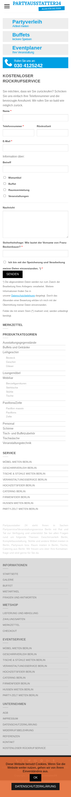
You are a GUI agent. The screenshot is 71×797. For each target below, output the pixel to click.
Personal (8, 423)
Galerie (8, 579)
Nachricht (9, 207)
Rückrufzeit (44, 126)
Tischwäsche (11, 438)
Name (7, 111)
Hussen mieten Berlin (18, 503)
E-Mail (7, 141)
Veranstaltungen (18, 196)
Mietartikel (14, 177)
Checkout (10, 630)
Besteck (10, 357)
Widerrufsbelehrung (18, 730)
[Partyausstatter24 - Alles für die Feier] (39, 6)
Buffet (12, 183)
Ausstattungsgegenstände (19, 342)
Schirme (8, 428)
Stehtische (12, 387)
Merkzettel (11, 624)
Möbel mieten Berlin (17, 461)
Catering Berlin (14, 491)
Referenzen (11, 736)
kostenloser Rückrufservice (24, 748)
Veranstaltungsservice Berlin (25, 479)
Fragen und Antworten (19, 597)
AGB (5, 712)
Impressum (10, 718)
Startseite (10, 573)
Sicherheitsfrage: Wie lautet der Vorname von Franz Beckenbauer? (34, 244)
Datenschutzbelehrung (23, 295)
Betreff (7, 162)
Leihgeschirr (11, 352)
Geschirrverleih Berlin (20, 467)
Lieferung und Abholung (20, 613)
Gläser (10, 366)
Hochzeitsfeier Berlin (19, 485)
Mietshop (5, 604)
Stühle (9, 391)
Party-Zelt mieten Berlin (20, 508)
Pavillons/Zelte (12, 402)
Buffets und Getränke (16, 347)
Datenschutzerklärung (20, 724)
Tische (9, 395)
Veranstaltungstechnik (17, 443)
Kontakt (9, 742)
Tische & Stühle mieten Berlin (24, 473)
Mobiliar (8, 377)
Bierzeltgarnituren (16, 383)
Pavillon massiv (15, 408)
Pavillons (11, 412)
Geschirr (11, 361)
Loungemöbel (12, 373)
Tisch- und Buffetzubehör (19, 433)
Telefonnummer (13, 126)
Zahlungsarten (14, 619)
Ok (35, 777)
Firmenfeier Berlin (16, 497)
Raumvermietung (18, 190)
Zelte (9, 416)
